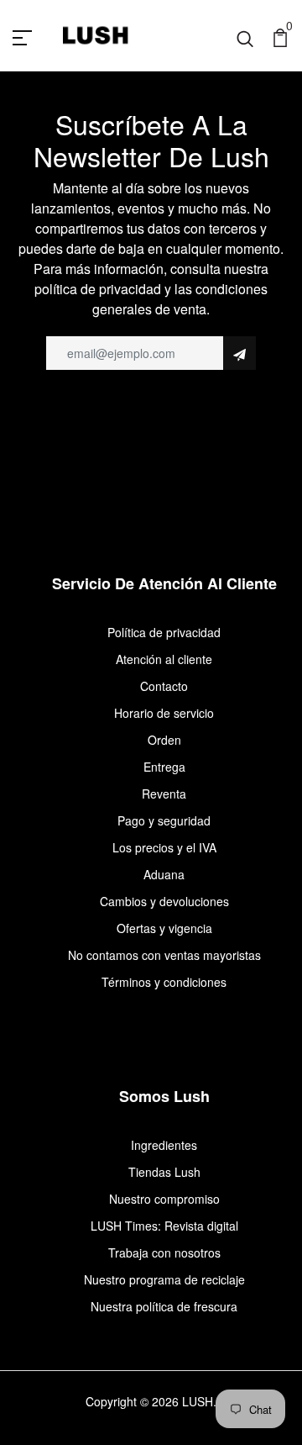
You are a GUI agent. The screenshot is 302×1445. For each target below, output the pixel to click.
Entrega (164, 766)
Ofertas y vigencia (164, 928)
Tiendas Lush (164, 1171)
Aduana (164, 874)
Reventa (164, 793)
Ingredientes (164, 1144)
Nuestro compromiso (164, 1198)
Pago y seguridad (164, 820)
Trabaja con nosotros (164, 1252)
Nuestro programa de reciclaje (164, 1279)
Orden (164, 739)
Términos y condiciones (164, 981)
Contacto (164, 686)
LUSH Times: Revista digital (164, 1225)
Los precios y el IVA (164, 847)
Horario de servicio (164, 712)
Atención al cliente (164, 659)
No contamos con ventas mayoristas (164, 955)
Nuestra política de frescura (164, 1306)
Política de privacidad (164, 632)
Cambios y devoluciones (164, 901)
